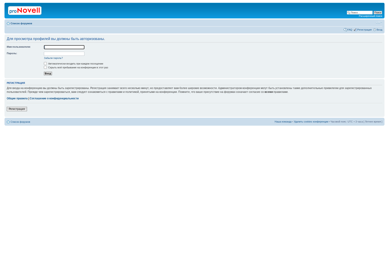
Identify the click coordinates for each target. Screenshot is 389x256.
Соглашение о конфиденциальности (54, 98)
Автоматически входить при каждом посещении (75, 63)
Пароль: (12, 53)
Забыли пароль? (53, 58)
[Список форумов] (25, 10)
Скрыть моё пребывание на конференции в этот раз (77, 67)
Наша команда (283, 121)
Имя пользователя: (19, 46)
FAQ (349, 29)
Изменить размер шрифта (379, 22)
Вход (379, 29)
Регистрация (364, 29)
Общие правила (17, 98)
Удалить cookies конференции (311, 121)
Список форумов (21, 23)
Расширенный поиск (370, 16)
